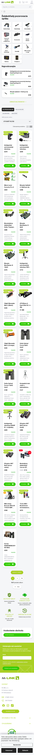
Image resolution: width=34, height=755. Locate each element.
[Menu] (32, 2)
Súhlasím (25, 750)
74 (21, 578)
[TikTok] (12, 705)
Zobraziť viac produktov (17, 101)
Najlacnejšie (20, 109)
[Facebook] (3, 705)
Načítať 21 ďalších (17, 572)
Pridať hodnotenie (9, 635)
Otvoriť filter (8, 121)
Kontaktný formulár (10, 711)
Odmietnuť (8, 750)
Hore (18, 586)
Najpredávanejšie (8, 109)
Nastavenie (17, 745)
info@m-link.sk (9, 697)
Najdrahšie (6, 113)
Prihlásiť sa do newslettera (10, 668)
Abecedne (14, 113)
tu (18, 740)
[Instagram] (7, 705)
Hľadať (30, 7)
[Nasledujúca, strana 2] (17, 578)
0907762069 (8, 700)
